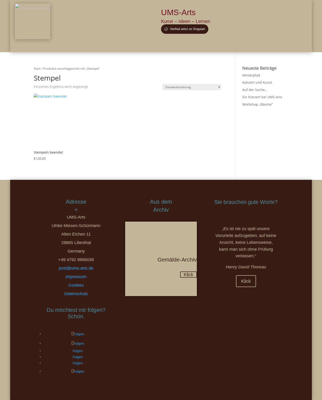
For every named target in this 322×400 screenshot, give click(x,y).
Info (242, 45)
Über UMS (171, 45)
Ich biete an (211, 45)
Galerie (191, 45)
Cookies (76, 285)
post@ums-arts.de (76, 268)
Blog (229, 45)
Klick (188, 274)
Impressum (76, 276)
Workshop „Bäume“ (257, 104)
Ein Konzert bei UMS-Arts (262, 97)
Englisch (277, 45)
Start (37, 68)
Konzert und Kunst (257, 82)
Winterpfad (251, 75)
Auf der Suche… (254, 89)
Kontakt (258, 45)
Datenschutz (76, 293)
